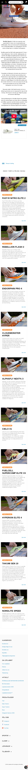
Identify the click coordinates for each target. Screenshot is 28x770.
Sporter (5, 736)
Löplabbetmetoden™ (7, 692)
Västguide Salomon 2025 (8, 713)
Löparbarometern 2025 (8, 686)
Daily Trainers (5, 703)
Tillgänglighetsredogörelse (8, 655)
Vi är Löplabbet (6, 663)
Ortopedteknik (5, 689)
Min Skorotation (6, 683)
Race (3, 710)
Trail (3, 700)
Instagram (6, 721)
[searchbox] (15, 2)
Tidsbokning (5, 672)
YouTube (6, 728)
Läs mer (24, 220)
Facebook (6, 724)
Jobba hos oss (5, 669)
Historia (4, 666)
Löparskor (6, 746)
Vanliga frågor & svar (7, 646)
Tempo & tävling (10, 163)
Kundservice (5, 643)
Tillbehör (6, 751)
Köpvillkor (4, 652)
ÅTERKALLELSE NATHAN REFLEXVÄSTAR (13, 680)
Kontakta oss (5, 649)
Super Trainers (5, 707)
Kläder (4, 741)
